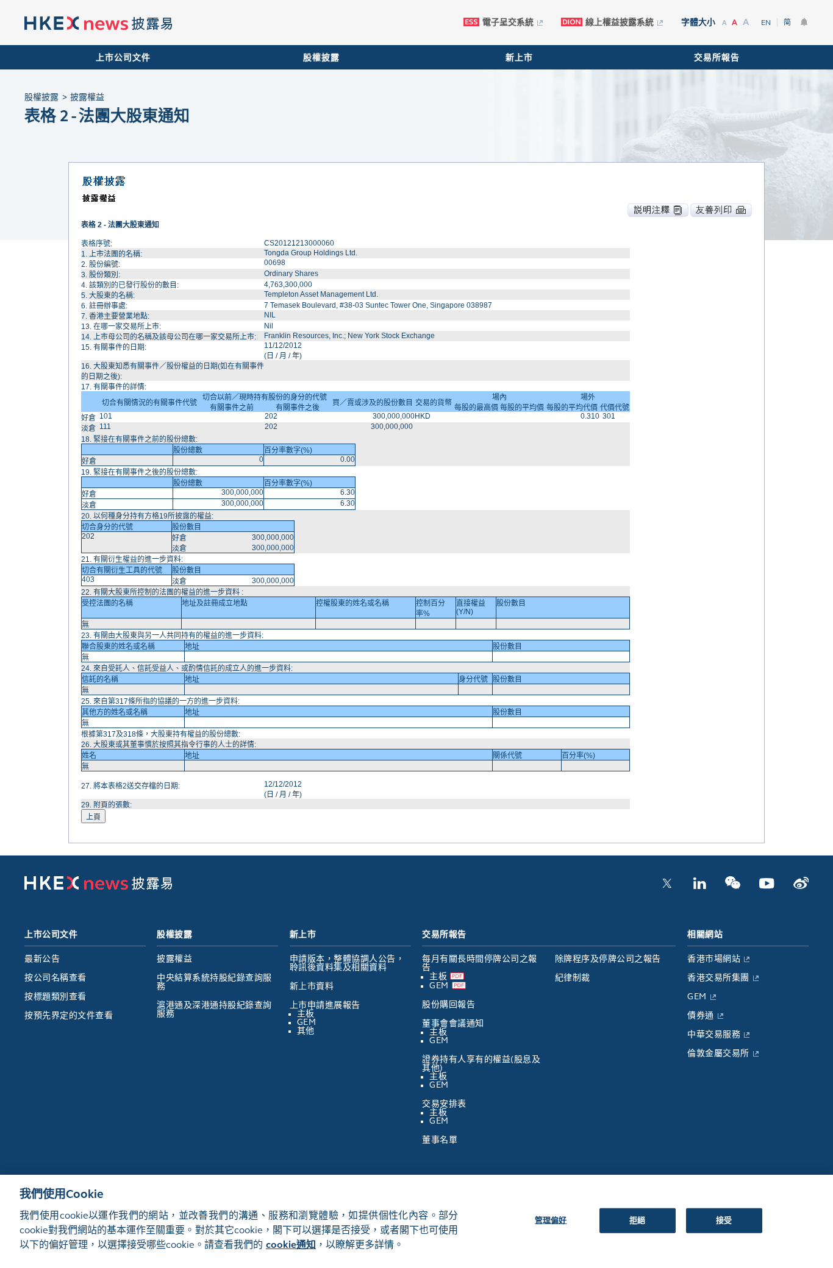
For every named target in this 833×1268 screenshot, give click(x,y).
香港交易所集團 (718, 977)
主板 (306, 1013)
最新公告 (42, 959)
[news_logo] (98, 23)
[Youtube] (766, 886)
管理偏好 (551, 1220)
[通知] (804, 22)
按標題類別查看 (55, 996)
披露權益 (174, 959)
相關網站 (705, 934)
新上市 (519, 57)
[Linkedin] (699, 886)
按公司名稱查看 (55, 977)
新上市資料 (312, 986)
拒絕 (637, 1220)
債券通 (700, 1015)
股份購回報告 (448, 1004)
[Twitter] (667, 886)
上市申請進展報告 (325, 1005)
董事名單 (439, 1140)
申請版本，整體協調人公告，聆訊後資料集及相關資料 (347, 963)
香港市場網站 (713, 959)
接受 (724, 1220)
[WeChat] (732, 886)
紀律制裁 (572, 977)
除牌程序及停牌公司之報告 (608, 959)
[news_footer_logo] (98, 887)
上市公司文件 (123, 57)
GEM (306, 1022)
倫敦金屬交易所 (718, 1053)
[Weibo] (801, 886)
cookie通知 (291, 1244)
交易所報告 (717, 57)
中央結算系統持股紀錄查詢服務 (214, 981)
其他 (306, 1030)
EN (766, 22)
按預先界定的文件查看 (68, 1015)
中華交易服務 (713, 1034)
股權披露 (321, 57)
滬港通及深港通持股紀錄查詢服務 (214, 1009)
